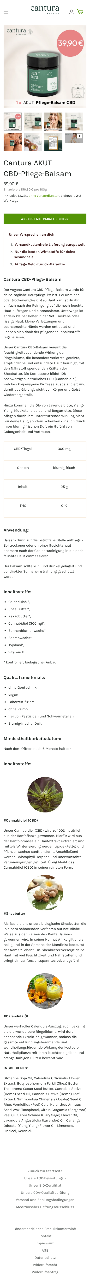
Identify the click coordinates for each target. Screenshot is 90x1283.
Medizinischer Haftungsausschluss (45, 1207)
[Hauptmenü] (6, 11)
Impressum (45, 1243)
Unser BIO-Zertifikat (45, 1185)
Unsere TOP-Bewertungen (45, 1178)
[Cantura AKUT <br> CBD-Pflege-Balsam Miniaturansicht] (13, 122)
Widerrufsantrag (45, 1272)
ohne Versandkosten (44, 196)
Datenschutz (45, 1257)
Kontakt (45, 1236)
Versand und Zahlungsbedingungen (45, 1200)
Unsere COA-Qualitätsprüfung (45, 1192)
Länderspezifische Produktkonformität (45, 1229)
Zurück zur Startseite (45, 1171)
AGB (45, 1250)
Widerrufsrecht (45, 1265)
